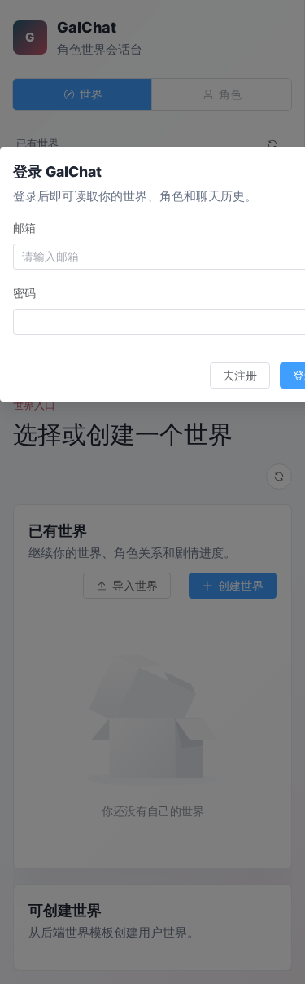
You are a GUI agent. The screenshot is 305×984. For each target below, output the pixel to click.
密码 (24, 293)
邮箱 (24, 228)
